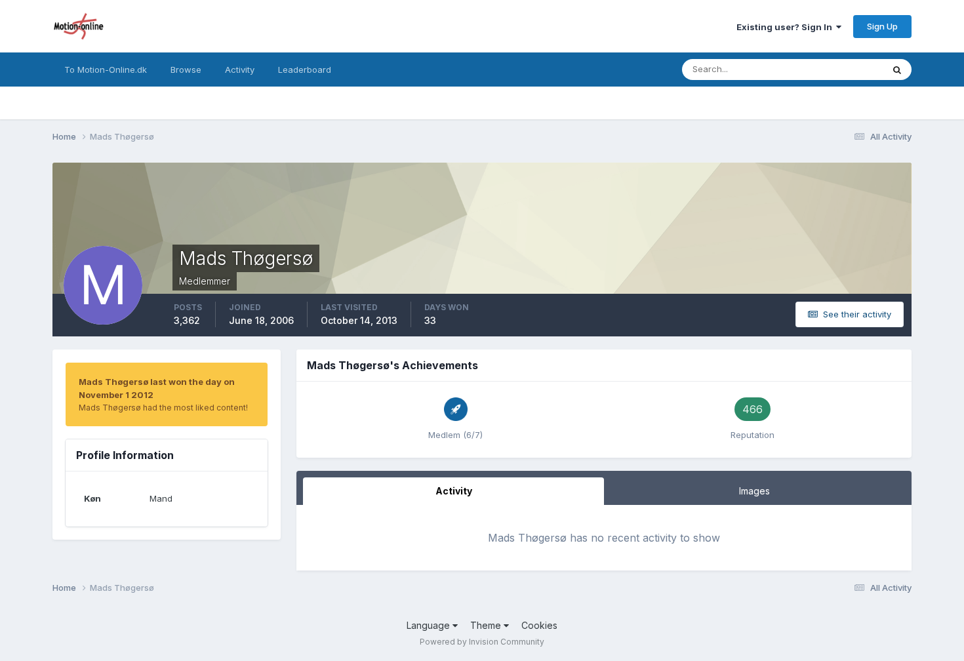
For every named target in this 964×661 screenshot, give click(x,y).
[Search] (897, 69)
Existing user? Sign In (786, 27)
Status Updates (835, 69)
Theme (487, 625)
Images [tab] (754, 490)
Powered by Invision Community (482, 642)
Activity (239, 69)
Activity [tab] (453, 490)
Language (429, 625)
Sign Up (882, 26)
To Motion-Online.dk (105, 69)
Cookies (539, 625)
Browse (186, 69)
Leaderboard (304, 69)
